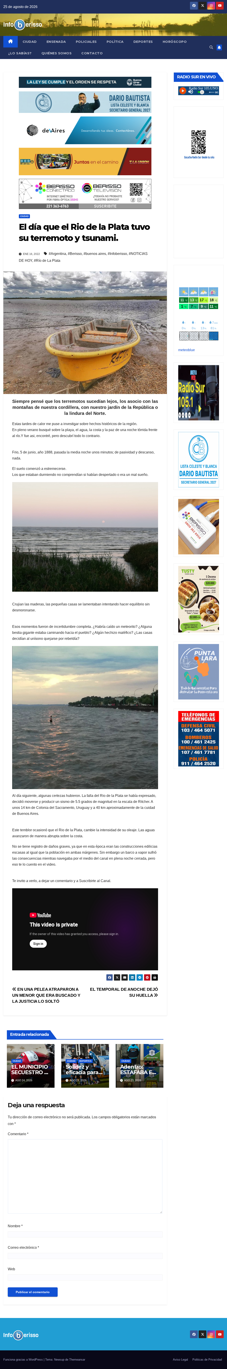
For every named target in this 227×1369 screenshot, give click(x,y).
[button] (211, 47)
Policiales (86, 42)
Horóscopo (175, 42)
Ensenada (56, 42)
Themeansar (77, 1359)
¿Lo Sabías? (20, 53)
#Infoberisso (117, 254)
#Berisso (75, 254)
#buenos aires (95, 254)
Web (11, 1269)
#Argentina (57, 254)
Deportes (143, 42)
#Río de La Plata (47, 260)
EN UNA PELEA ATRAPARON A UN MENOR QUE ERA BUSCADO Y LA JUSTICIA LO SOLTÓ (46, 995)
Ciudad (30, 42)
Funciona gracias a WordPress (23, 1359)
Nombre (15, 1226)
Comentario (18, 1134)
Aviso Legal (180, 1359)
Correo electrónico (23, 1247)
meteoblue (186, 350)
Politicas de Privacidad (207, 1359)
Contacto (92, 53)
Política (115, 42)
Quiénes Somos (56, 53)
